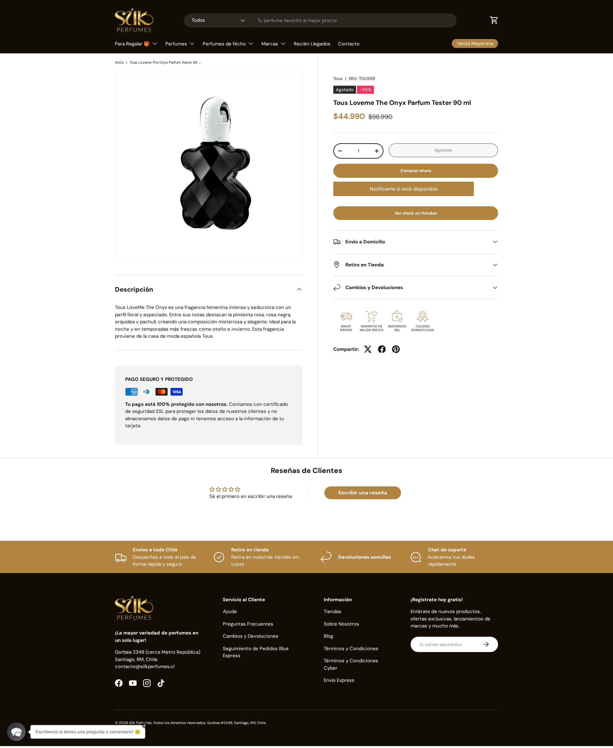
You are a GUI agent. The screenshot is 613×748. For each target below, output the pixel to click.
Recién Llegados (312, 44)
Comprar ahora (415, 170)
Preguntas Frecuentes (248, 624)
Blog (328, 636)
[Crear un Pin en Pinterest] (396, 349)
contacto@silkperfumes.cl (144, 666)
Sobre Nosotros (341, 624)
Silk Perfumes (140, 722)
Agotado (443, 150)
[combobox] (320, 20)
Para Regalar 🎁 (132, 44)
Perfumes (176, 44)
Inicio (119, 62)
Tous (338, 78)
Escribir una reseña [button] (362, 492)
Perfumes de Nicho (224, 44)
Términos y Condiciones (351, 648)
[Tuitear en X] (368, 349)
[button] (16, 731)
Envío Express (339, 680)
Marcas (269, 44)
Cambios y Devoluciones (250, 636)
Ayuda (230, 611)
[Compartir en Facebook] (382, 349)
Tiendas (332, 611)
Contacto (348, 44)
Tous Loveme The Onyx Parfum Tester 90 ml (165, 62)
